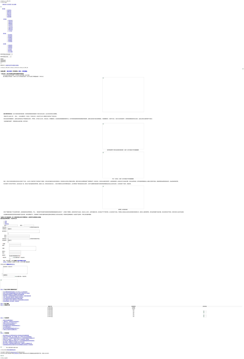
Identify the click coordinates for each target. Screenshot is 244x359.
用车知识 (10, 36)
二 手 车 (10, 31)
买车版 (4, 19)
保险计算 (10, 28)
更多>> (2, 289)
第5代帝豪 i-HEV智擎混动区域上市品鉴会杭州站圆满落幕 (16, 335)
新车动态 (9, 12)
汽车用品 (10, 41)
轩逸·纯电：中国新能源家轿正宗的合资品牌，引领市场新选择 (17, 295)
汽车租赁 (10, 38)
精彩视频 (9, 16)
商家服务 (10, 40)
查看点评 (9, 264)
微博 (11, 51)
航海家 (21, 260)
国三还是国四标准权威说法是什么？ (11, 328)
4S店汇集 (10, 27)
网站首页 (5, 4)
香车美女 (10, 50)
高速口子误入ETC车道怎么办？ (10, 322)
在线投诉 (10, 46)
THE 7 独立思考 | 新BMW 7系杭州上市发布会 (13, 297)
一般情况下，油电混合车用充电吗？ (11, 321)
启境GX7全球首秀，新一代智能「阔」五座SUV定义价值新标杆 (17, 336)
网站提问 (14, 349)
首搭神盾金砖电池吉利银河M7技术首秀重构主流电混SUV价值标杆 (18, 344)
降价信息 (9, 14)
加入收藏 (14, 4)
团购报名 (10, 23)
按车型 (10, 65)
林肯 (18, 260)
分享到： (5, 261)
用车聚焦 (10, 34)
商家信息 (9, 11)
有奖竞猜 (10, 47)
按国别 (13, 65)
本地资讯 (9, 10)
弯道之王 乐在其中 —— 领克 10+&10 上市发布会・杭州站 (16, 339)
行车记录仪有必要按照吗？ (9, 324)
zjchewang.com (13, 352)
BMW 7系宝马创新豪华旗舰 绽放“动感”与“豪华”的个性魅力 (16, 293)
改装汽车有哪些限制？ (8, 320)
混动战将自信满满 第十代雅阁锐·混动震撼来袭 (13, 294)
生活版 (4, 43)
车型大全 (10, 25)
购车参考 (10, 29)
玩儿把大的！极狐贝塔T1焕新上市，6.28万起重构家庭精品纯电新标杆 (18, 340)
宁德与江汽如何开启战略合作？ (10, 329)
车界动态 (9, 15)
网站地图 (9, 349)
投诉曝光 (10, 37)
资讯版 (3, 8)
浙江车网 (9, 71)
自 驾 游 (10, 49)
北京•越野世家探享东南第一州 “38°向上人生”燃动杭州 (15, 291)
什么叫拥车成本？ (7, 326)
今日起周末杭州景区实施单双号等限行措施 (12, 298)
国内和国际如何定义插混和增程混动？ (11, 325)
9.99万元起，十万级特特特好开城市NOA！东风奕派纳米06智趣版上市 (19, 338)
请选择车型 (3, 61)
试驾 (6, 222)
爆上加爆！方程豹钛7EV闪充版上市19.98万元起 (14, 342)
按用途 (17, 65)
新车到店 (10, 20)
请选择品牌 (3, 60)
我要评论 (13, 264)
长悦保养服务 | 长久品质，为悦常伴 (11, 301)
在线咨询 (10, 45)
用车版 (4, 33)
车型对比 (10, 24)
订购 (6, 221)
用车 (20, 71)
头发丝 (24, 260)
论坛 (9, 51)
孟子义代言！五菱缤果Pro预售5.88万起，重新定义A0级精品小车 (17, 343)
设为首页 (9, 4)
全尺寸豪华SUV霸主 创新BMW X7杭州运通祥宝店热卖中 (16, 299)
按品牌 (7, 65)
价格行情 (10, 21)
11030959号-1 (16, 353)
